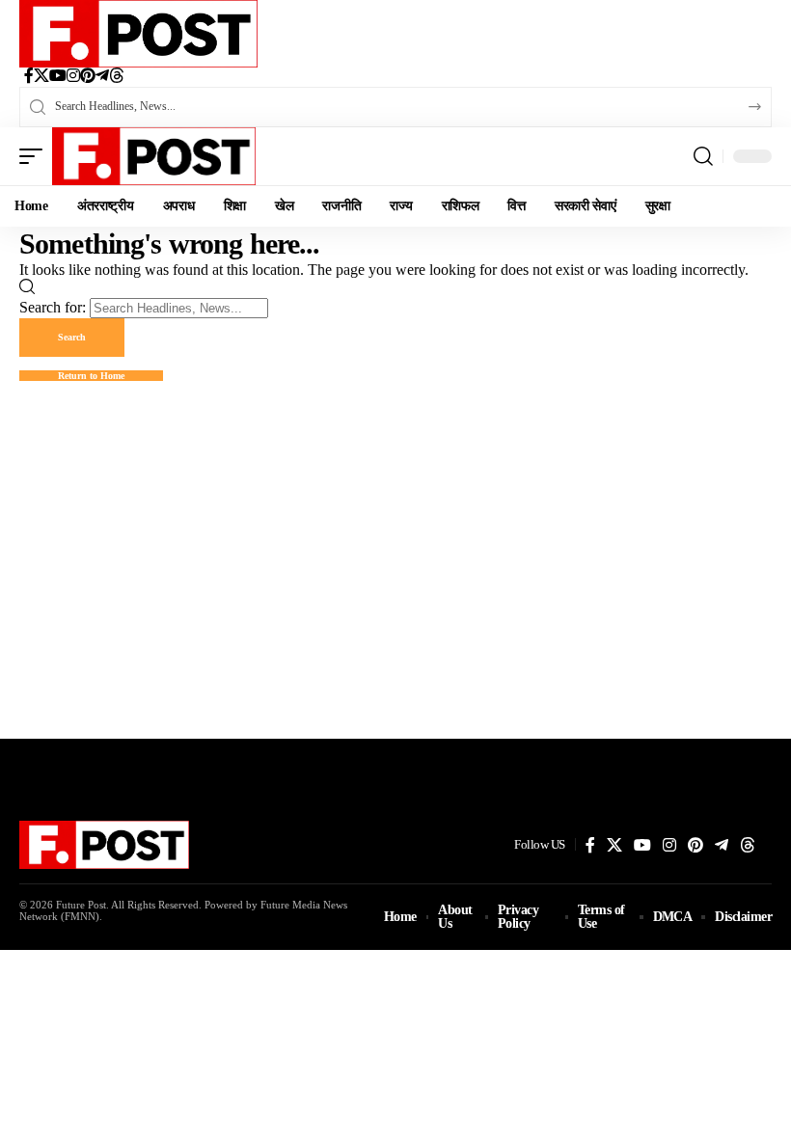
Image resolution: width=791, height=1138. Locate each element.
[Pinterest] (87, 77)
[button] (35, 156)
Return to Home (91, 375)
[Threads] (116, 77)
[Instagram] (73, 77)
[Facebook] (29, 77)
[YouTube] (58, 77)
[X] (41, 77)
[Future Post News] (138, 34)
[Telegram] (102, 77)
